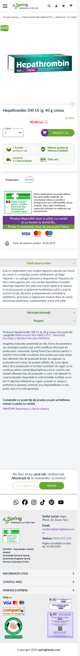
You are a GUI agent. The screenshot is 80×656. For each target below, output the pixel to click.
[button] (46, 122)
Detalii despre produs (38, 263)
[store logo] (17, 6)
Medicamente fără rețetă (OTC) (37, 17)
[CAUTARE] (50, 6)
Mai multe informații (38, 312)
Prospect (39, 320)
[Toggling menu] (5, 6)
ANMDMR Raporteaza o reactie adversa (26, 408)
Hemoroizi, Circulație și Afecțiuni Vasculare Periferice (34, 336)
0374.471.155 (62, 538)
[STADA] (29, 180)
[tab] (38, 263)
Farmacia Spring (10, 17)
